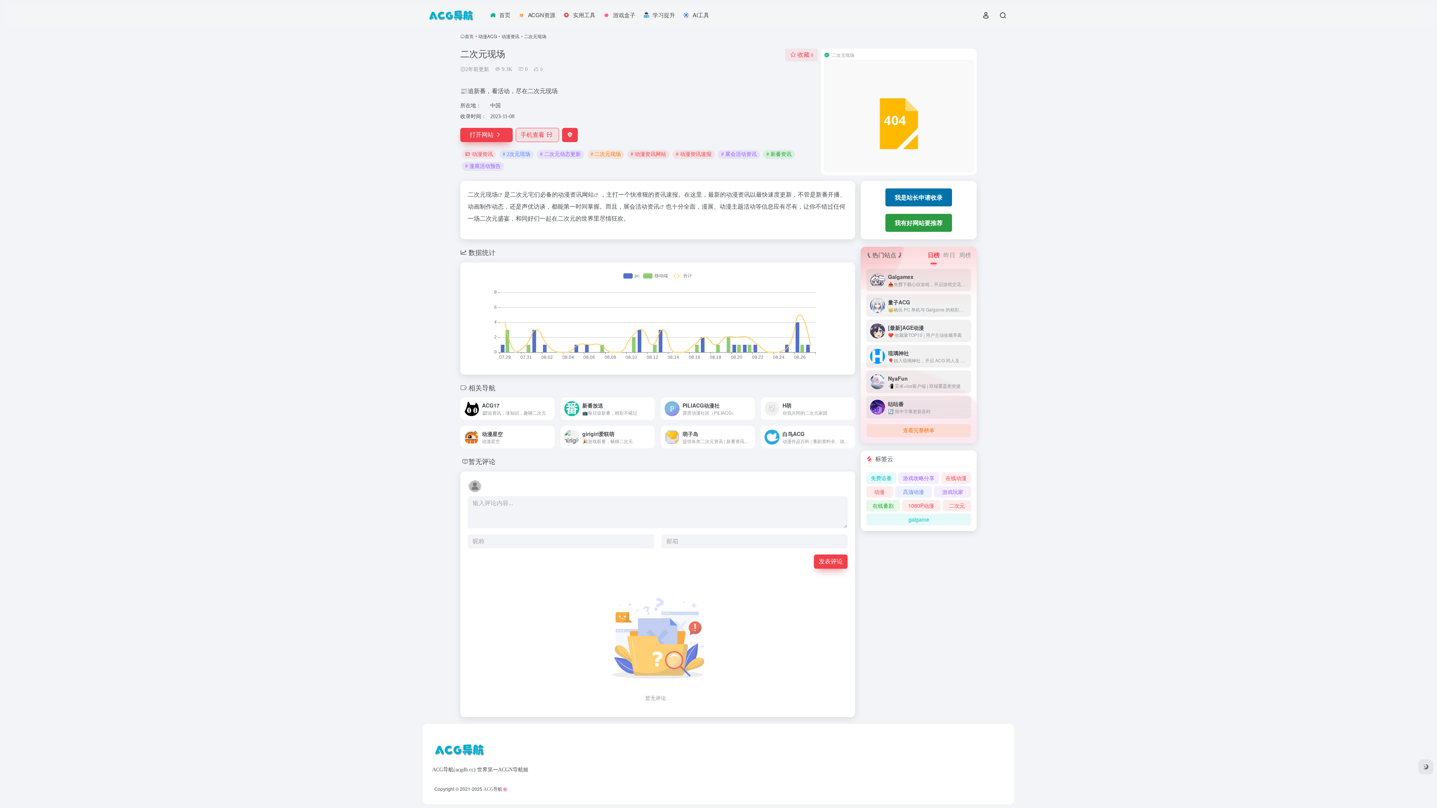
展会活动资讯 (641, 206)
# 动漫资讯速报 (693, 154)
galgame (919, 519)
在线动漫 (956, 478)
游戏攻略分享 (918, 478)
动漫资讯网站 (576, 194)
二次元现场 (483, 194)
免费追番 (881, 478)
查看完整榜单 (918, 430)
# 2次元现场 (516, 154)
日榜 (934, 255)
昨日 (949, 255)
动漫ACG (487, 36)
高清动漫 (913, 491)
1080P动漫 (921, 505)
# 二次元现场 (606, 154)
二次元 (957, 505)
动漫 (879, 491)
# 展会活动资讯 (739, 154)
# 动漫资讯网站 (648, 154)
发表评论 (831, 561)
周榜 (965, 255)
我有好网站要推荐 (919, 222)
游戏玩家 (952, 491)
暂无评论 (482, 461)
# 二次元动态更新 (560, 154)
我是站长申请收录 (919, 197)
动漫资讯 (510, 36)
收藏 (805, 55)
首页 (469, 36)
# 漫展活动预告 (483, 166)
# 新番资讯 (778, 154)
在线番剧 (883, 505)
